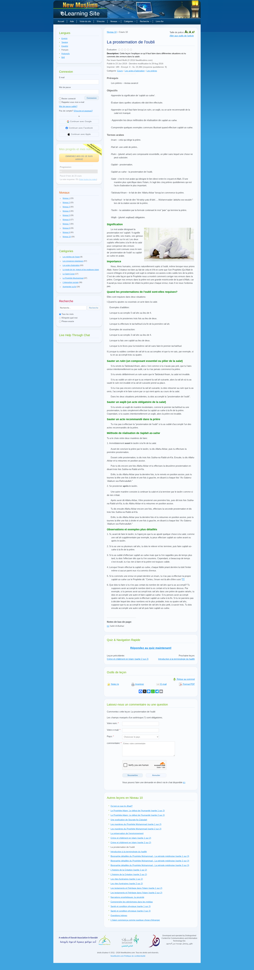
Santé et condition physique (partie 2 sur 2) (131, 911)
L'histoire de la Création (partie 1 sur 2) (129, 870)
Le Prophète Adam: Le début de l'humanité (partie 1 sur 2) (138, 810)
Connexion (92, 98)
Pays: (110, 736)
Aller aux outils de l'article (182, 35)
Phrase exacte (67, 321)
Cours (120, 71)
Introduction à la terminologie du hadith (176, 659)
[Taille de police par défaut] (190, 32)
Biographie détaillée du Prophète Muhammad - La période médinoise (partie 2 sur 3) (150, 861)
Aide (72, 21)
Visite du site (85, 21)
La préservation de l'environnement (127, 833)
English (64, 39)
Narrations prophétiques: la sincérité (127, 897)
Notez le (114, 684)
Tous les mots (67, 314)
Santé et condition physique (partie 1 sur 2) (131, 906)
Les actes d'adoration (135, 71)
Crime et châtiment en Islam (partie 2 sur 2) (127, 659)
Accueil (61, 21)
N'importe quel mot (69, 318)
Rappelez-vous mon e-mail (72, 102)
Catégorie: (112, 71)
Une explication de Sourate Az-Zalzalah (129, 819)
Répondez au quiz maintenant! (150, 647)
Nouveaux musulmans (80, 10)
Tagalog (64, 42)
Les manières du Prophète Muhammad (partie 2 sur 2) (136, 829)
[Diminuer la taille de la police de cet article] (193, 32)
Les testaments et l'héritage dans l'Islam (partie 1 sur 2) (136, 888)
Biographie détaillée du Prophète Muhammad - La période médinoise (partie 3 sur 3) (150, 865)
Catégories (128, 21)
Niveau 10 (112, 32)
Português (65, 54)
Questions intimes (119, 915)
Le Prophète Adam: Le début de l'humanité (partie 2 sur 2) (138, 815)
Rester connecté (68, 99)
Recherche (144, 21)
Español (64, 46)
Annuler (156, 775)
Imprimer (139, 684)
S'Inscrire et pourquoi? (83, 111)
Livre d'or (159, 21)
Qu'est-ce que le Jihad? (122, 806)
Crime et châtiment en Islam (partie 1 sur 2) (131, 838)
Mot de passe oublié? (68, 106)
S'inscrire (101, 21)
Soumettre (132, 775)
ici (184, 782)
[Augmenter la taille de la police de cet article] (187, 32)
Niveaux (113, 21)
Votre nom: (113, 723)
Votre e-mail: (113, 730)
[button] (60, 198)
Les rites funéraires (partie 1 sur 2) (127, 879)
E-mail (62, 77)
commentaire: (114, 743)
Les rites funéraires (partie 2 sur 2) (127, 883)
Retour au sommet (185, 679)
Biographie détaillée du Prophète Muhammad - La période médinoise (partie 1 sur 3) (150, 856)
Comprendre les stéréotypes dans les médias (132, 902)
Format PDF (188, 684)
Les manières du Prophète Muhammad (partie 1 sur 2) (136, 824)
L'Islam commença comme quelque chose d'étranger (135, 920)
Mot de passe (65, 87)
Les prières (152, 71)
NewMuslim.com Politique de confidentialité (128, 956)
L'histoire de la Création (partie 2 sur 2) (129, 874)
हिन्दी (63, 57)
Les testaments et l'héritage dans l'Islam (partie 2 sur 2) (136, 892)
